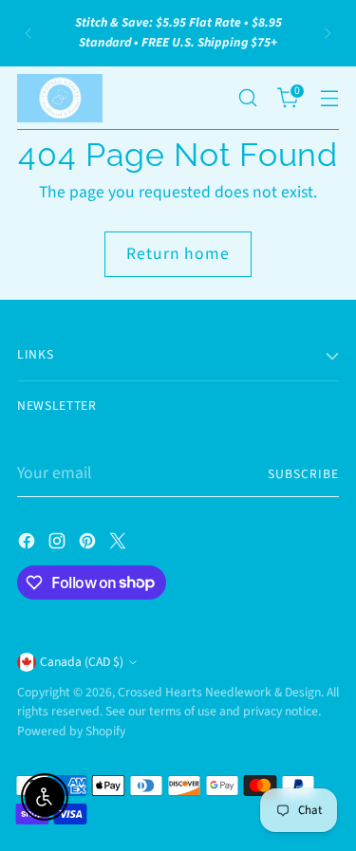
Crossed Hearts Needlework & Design (219, 692)
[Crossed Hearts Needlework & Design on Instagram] (58, 544)
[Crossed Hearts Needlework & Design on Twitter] (119, 544)
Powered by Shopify (71, 731)
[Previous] (28, 33)
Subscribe (303, 474)
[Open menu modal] (328, 98)
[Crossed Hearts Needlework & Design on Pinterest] (89, 544)
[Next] (327, 33)
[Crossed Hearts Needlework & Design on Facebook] (28, 544)
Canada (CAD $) (81, 662)
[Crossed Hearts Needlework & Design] (60, 98)
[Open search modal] (247, 98)
